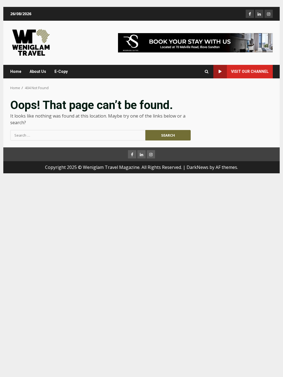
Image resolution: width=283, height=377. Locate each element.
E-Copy (61, 71)
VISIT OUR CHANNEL (250, 71)
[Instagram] (268, 14)
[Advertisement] (195, 42)
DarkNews (197, 167)
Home (15, 71)
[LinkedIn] (259, 14)
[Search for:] (77, 135)
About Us (38, 71)
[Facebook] (250, 14)
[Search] (206, 72)
